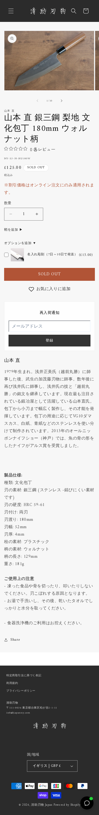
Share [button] (15, 639)
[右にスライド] (62, 101)
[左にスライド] (37, 101)
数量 (8, 203)
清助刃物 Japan (42, 805)
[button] (11, 11)
